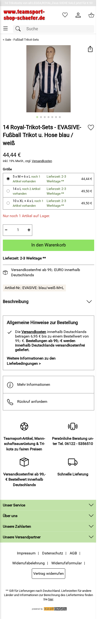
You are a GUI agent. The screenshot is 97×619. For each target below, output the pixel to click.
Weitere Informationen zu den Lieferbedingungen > (31, 361)
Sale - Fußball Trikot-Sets (22, 39)
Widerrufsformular (66, 563)
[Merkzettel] (65, 15)
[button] (90, 49)
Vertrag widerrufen (48, 573)
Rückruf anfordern (32, 401)
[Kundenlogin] (78, 15)
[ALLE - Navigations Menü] (5, 28)
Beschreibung (15, 301)
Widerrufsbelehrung (28, 563)
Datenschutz (52, 553)
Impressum (26, 553)
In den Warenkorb (48, 245)
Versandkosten (42, 161)
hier (50, 599)
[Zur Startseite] (24, 15)
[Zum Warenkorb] (91, 15)
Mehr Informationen (33, 384)
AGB (73, 553)
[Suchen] (19, 29)
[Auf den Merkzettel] (90, 127)
